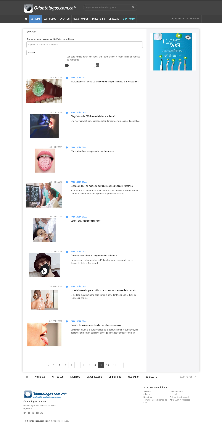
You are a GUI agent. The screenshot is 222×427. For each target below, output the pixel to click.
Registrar (194, 19)
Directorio (98, 19)
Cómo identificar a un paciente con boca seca (92, 151)
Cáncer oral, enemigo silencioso (86, 220)
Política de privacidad (179, 397)
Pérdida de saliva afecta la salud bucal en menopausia (96, 325)
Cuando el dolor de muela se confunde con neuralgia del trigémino (102, 186)
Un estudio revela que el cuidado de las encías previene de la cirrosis (103, 290)
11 (114, 365)
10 (107, 365)
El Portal (173, 394)
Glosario (114, 19)
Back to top (186, 377)
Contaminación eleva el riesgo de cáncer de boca (94, 255)
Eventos (65, 19)
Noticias (35, 19)
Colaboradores (176, 391)
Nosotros (147, 397)
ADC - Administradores (180, 400)
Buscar (31, 52)
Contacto (129, 19)
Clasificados (80, 19)
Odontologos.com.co (37, 421)
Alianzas (147, 391)
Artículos (50, 19)
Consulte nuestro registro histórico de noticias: (50, 39)
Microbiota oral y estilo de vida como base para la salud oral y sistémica (104, 81)
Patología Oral (79, 78)
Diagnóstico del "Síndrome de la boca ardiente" (93, 116)
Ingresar (179, 19)
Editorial (147, 394)
